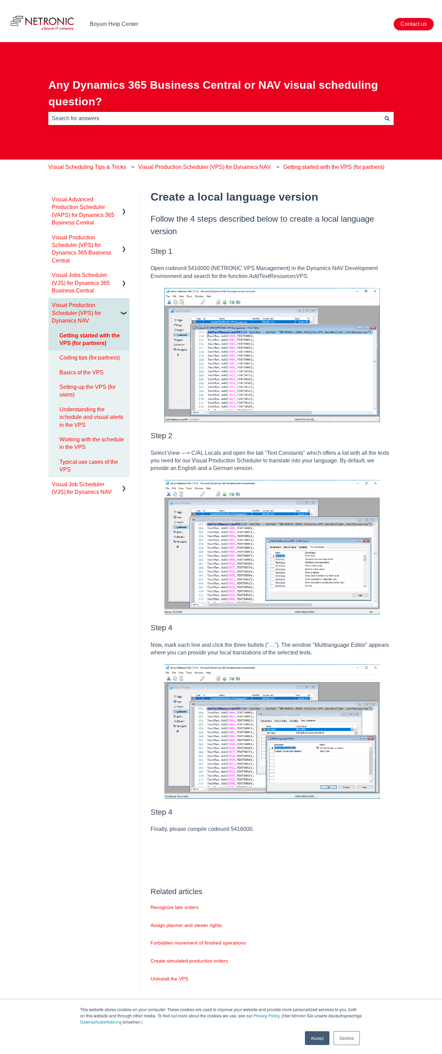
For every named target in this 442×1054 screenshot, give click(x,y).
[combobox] (214, 118)
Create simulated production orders (189, 961)
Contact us (414, 24)
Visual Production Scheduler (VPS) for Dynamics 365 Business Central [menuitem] (81, 249)
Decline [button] (346, 1038)
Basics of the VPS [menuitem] (81, 372)
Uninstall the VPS (169, 978)
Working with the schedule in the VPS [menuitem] (91, 443)
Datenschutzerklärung (101, 1022)
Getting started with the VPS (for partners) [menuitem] (89, 339)
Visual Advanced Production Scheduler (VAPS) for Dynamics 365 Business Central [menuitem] (83, 211)
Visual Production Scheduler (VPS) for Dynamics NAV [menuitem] (76, 313)
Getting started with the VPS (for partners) (333, 167)
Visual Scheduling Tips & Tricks (87, 167)
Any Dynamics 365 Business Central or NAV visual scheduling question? (213, 93)
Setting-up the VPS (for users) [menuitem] (87, 390)
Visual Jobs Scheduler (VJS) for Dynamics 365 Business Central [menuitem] (81, 283)
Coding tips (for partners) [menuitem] (89, 358)
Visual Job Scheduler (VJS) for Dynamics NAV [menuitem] (82, 488)
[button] (123, 200)
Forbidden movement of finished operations (198, 943)
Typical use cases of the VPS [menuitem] (88, 465)
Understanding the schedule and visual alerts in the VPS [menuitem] (91, 417)
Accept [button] (317, 1038)
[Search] (387, 118)
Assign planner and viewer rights (186, 925)
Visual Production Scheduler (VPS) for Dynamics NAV (204, 167)
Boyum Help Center (114, 24)
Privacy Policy (266, 1015)
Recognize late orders (175, 907)
